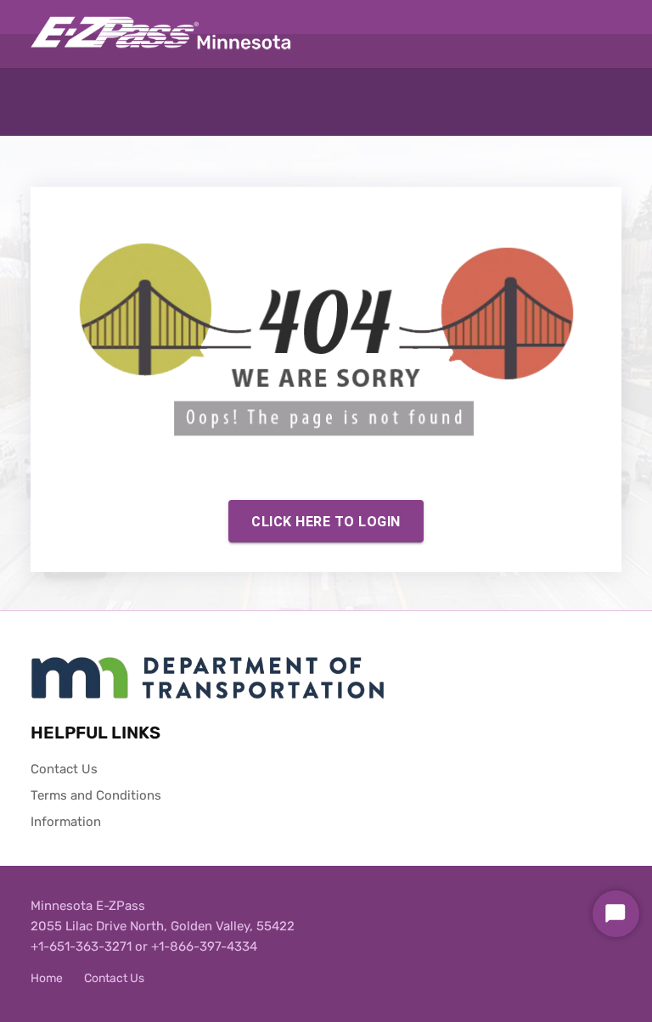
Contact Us (64, 769)
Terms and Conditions (96, 795)
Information (66, 821)
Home (47, 978)
